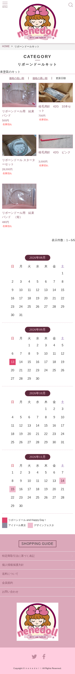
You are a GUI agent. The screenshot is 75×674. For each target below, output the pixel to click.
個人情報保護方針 (13, 564)
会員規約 (7, 582)
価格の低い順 (16, 78)
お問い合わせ (10, 591)
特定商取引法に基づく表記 (18, 555)
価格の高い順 (40, 78)
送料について (10, 573)
